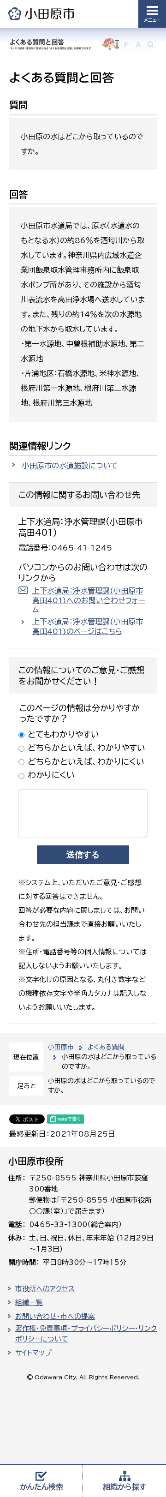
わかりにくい (51, 775)
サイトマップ (33, 1352)
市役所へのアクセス (45, 1288)
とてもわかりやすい (63, 734)
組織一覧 (29, 1302)
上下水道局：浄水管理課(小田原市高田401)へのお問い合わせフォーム (88, 600)
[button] (152, 14)
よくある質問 (106, 1047)
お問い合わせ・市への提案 (55, 1316)
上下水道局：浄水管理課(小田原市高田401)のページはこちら (87, 626)
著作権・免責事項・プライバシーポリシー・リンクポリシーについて (86, 1333)
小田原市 (42, 13)
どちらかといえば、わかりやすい (86, 747)
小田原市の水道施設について (70, 465)
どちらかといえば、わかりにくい (86, 761)
